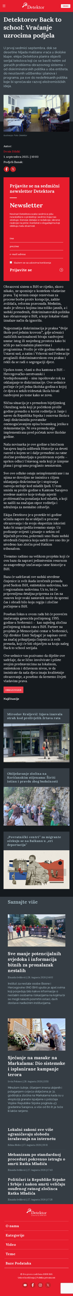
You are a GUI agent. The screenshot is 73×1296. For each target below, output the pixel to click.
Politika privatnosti (45, 1277)
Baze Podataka (18, 1263)
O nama (12, 1226)
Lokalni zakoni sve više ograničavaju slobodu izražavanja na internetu (32, 1134)
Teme (10, 1254)
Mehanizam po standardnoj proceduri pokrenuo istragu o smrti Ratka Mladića (36, 1159)
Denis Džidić (12, 151)
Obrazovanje (13, 690)
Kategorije (15, 1235)
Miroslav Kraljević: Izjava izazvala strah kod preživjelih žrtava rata (34, 716)
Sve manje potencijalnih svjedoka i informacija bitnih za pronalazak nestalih (34, 962)
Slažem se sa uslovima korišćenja (32, 262)
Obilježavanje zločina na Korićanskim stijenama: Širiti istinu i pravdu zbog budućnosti (32, 777)
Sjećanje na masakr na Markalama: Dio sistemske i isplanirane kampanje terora (36, 1066)
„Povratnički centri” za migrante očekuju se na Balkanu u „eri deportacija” (34, 841)
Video (66, 6)
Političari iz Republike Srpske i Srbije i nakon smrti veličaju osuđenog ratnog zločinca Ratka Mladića (36, 1186)
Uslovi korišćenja (26, 1277)
